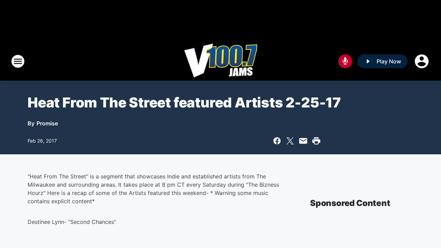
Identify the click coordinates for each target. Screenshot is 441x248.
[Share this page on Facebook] (277, 141)
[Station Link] (220, 61)
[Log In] (422, 61)
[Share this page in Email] (303, 141)
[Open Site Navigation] (18, 61)
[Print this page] (316, 141)
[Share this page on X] (290, 141)
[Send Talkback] (345, 61)
